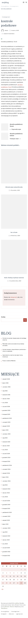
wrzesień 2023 (6, 516)
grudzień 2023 (6, 504)
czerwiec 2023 (6, 528)
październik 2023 (7, 512)
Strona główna (5, 611)
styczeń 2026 (6, 406)
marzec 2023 (6, 540)
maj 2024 (5, 485)
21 (17, 579)
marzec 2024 (6, 493)
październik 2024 (7, 465)
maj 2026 (5, 391)
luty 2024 (5, 496)
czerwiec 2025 (6, 434)
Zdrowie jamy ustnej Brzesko (14, 187)
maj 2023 (5, 532)
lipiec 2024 (5, 477)
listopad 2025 (6, 414)
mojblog (5, 2)
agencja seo (19, 614)
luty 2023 (5, 544)
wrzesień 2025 (6, 422)
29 (21, 583)
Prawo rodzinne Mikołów (9, 360)
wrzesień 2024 (6, 469)
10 (3, 576)
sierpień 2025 (6, 426)
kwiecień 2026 (6, 394)
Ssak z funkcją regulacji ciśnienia (14, 277)
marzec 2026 (6, 398)
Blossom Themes (9, 606)
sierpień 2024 (6, 473)
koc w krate (14, 232)
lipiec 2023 (5, 524)
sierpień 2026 (6, 379)
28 (17, 583)
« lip (2, 589)
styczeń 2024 (6, 500)
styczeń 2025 (6, 453)
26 (10, 583)
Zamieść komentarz (9, 33)
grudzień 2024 (6, 457)
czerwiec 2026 (6, 387)
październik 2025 (7, 418)
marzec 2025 (6, 445)
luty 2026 (5, 402)
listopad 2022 (6, 555)
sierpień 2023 (6, 520)
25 (6, 583)
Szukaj (3, 317)
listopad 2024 (6, 461)
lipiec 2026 (5, 383)
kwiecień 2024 (6, 489)
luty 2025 (5, 449)
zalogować (13, 297)
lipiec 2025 (5, 430)
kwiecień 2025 (6, 442)
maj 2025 (5, 438)
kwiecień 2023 (6, 536)
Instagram (3, 614)
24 (3, 583)
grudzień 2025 (6, 410)
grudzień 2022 (6, 551)
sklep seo (11, 614)
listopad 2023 (6, 508)
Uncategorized (6, 17)
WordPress (4, 608)
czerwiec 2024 (7, 481)
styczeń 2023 (6, 547)
